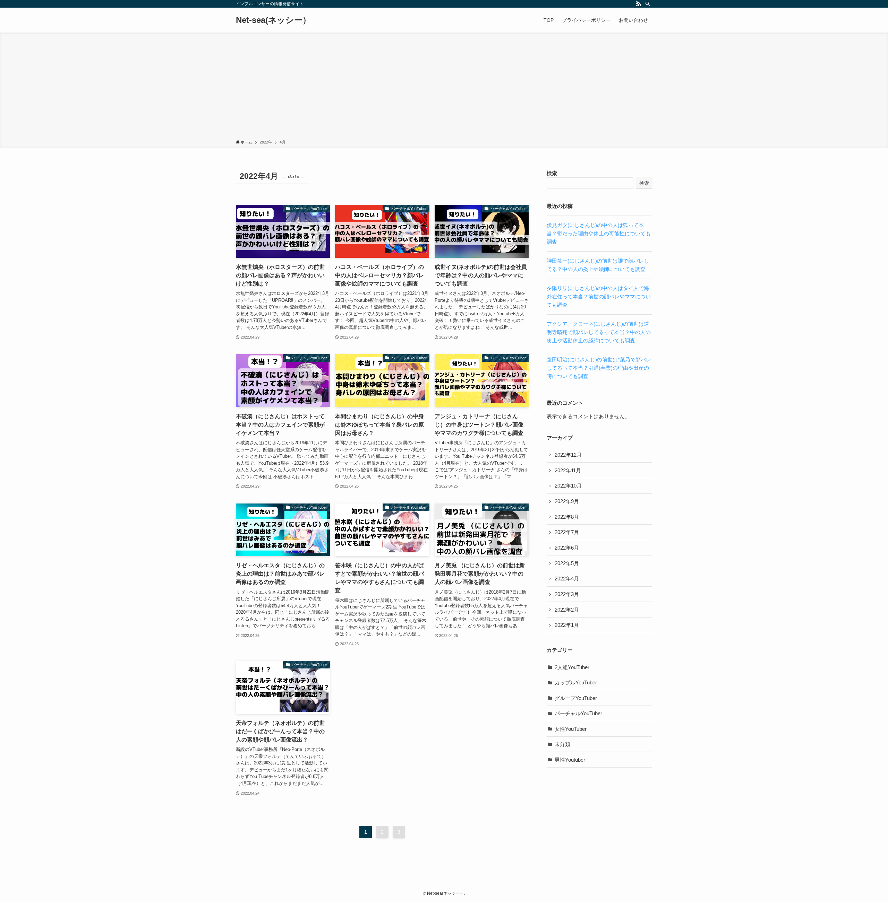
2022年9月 (567, 501)
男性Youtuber (570, 760)
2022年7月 (567, 532)
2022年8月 (567, 517)
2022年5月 (567, 563)
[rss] (638, 4)
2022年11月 (568, 470)
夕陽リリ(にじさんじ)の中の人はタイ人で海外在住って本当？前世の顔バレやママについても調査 (599, 296)
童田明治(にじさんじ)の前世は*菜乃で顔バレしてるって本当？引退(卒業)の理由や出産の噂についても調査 (599, 368)
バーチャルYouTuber (578, 713)
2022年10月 (568, 486)
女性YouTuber (571, 729)
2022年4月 (567, 578)
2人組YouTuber (572, 667)
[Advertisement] (444, 87)
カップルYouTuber (576, 682)
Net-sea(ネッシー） (273, 20)
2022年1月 (567, 625)
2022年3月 (567, 594)
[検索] (647, 4)
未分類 (562, 744)
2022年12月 (568, 455)
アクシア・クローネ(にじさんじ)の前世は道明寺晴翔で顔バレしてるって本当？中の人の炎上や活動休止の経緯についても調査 (599, 332)
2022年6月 (567, 548)
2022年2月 (567, 610)
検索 (552, 173)
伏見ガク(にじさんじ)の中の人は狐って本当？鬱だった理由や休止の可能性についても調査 (599, 233)
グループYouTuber (576, 698)
